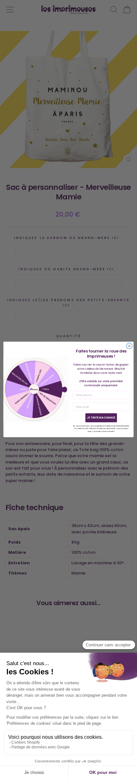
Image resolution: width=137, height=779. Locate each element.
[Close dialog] (129, 346)
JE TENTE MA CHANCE (101, 417)
